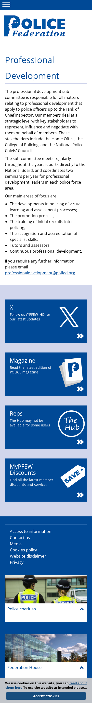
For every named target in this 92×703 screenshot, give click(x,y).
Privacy (17, 562)
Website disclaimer (28, 556)
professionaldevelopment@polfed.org (40, 273)
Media (16, 543)
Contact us (20, 537)
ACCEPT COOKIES (46, 696)
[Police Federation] (41, 26)
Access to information (30, 531)
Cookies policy (23, 550)
